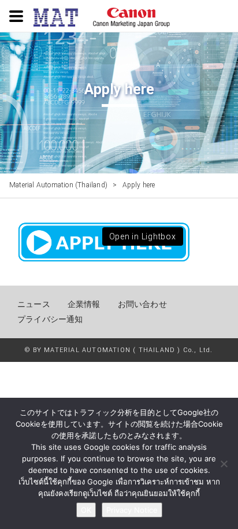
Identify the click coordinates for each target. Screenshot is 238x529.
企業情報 (84, 304)
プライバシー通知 (50, 319)
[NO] (223, 463)
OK (86, 510)
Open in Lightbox (142, 236)
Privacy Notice (132, 510)
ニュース (33, 304)
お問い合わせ (142, 304)
